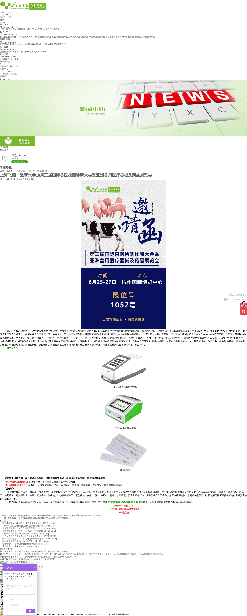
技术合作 (17, 51)
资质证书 (47, 29)
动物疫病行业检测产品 (145, 37)
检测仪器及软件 (34, 44)
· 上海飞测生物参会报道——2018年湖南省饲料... (22, 531)
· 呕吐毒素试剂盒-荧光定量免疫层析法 (17, 544)
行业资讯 (13, 74)
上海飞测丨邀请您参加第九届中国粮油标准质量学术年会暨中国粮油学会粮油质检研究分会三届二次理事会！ (56, 515)
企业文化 (13, 29)
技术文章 (34, 51)
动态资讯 (10, 171)
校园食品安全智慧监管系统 (54, 44)
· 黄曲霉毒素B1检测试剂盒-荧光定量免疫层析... (21, 523)
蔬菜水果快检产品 (113, 37)
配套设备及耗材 (7, 44)
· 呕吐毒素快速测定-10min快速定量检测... (19, 541)
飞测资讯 (4, 74)
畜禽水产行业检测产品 (78, 37)
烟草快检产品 (128, 37)
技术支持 (4, 559)
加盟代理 (30, 29)
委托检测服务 (6, 51)
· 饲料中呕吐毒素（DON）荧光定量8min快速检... (22, 538)
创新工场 (4, 562)
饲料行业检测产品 (25, 37)
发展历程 (21, 29)
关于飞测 (4, 551)
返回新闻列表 (6, 549)
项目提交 (15, 59)
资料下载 (42, 51)
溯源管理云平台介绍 (9, 66)
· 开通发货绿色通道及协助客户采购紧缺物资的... (22, 536)
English (9, 14)
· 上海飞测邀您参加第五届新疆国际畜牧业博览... (22, 528)
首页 (2, 171)
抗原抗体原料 (21, 44)
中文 (2, 14)
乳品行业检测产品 (60, 37)
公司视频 (55, 29)
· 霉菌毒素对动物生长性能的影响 (15, 546)
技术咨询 (25, 51)
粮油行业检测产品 (8, 37)
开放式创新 (5, 59)
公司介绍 (4, 29)
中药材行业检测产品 (42, 37)
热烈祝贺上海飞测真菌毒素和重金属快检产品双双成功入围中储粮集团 (39, 518)
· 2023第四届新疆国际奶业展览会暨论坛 (18, 533)
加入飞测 (38, 29)
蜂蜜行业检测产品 (97, 37)
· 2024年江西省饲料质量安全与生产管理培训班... (22, 526)
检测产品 (4, 554)
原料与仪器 (5, 556)
